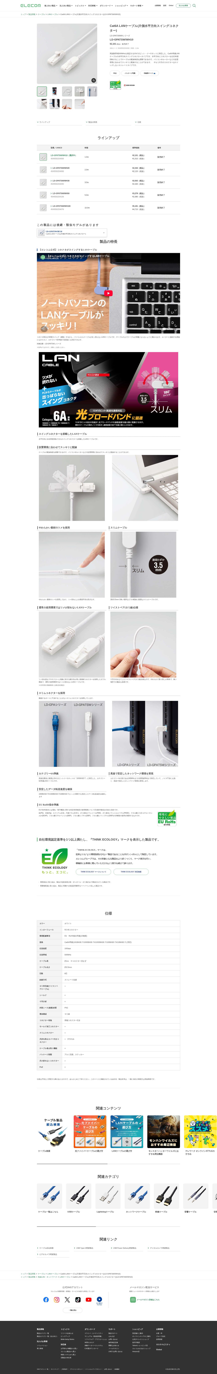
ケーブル (41, 14)
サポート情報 (135, 6)
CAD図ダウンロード (91, 1348)
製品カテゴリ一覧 (43, 1333)
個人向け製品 (50, 6)
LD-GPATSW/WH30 (61, 181)
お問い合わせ (113, 1339)
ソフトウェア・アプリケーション (96, 1339)
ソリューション (42, 1345)
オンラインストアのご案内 (141, 1336)
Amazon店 (136, 1351)
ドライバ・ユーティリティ (94, 1333)
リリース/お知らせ (67, 1333)
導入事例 (40, 1348)
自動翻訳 (116, 1369)
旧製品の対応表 (66, 1358)
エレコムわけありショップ (141, 1348)
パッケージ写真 (130, 73)
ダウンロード (105, 6)
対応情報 (92, 6)
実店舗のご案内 (137, 1333)
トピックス (79, 6)
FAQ (114, 73)
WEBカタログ (89, 1342)
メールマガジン (113, 1348)
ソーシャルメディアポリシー (93, 1369)
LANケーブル (52, 14)
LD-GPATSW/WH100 (61, 206)
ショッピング (120, 6)
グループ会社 (160, 1336)
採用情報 (159, 1339)
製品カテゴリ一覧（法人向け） (47, 1336)
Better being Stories (67, 1339)
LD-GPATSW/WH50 (61, 193)
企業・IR (159, 1333)
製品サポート (113, 1333)
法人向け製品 (65, 6)
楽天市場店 (136, 1342)
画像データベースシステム (94, 1345)
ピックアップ (65, 1336)
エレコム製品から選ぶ (68, 1351)
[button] (65, 1329)
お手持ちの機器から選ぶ (69, 1348)
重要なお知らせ (113, 1345)
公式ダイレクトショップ (140, 1339)
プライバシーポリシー (76, 1369)
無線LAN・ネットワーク (47, 1277)
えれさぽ (111, 1336)
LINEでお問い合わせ (115, 1351)
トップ (23, 14)
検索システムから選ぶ (68, 1355)
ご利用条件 (64, 1369)
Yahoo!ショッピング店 (140, 1345)
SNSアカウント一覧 (42, 1369)
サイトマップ (55, 1369)
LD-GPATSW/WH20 (61, 168)
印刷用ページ (148, 73)
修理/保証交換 (113, 1342)
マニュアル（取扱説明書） (94, 1336)
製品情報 (31, 14)
